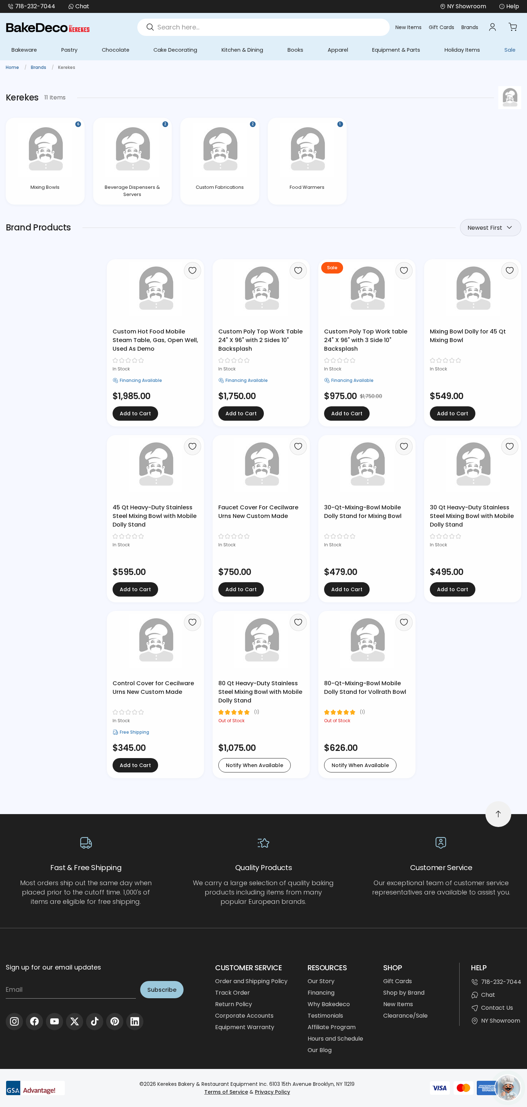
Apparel (338, 49)
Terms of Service (226, 1092)
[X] (74, 1021)
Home (13, 67)
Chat (82, 6)
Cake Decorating (175, 49)
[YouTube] (54, 1021)
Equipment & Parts (396, 49)
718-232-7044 (35, 6)
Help (512, 6)
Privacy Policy (272, 1092)
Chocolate (115, 49)
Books (295, 49)
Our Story (321, 981)
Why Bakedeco (329, 1004)
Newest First (484, 228)
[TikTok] (94, 1021)
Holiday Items (462, 49)
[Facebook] (34, 1021)
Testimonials (325, 1016)
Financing (321, 993)
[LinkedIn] (134, 1021)
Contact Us (497, 1008)
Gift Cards (441, 27)
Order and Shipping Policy (251, 981)
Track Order (232, 993)
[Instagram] (14, 1021)
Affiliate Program (332, 1027)
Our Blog (320, 1050)
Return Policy (233, 1004)
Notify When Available (254, 765)
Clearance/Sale (405, 1016)
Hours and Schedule (335, 1038)
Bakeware (24, 49)
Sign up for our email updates (53, 967)
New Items (408, 27)
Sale (510, 49)
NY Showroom (500, 1021)
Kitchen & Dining (242, 49)
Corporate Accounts (244, 1016)
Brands (469, 27)
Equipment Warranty (244, 1027)
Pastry (69, 49)
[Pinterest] (114, 1021)
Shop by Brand (403, 993)
